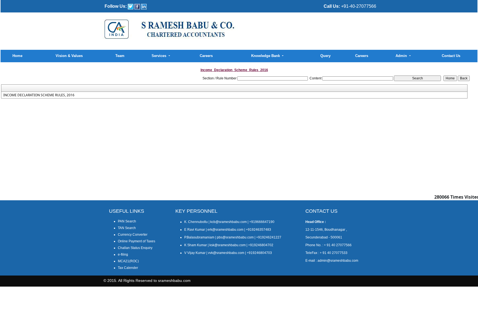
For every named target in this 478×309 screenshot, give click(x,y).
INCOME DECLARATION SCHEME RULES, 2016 (38, 95)
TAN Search (127, 228)
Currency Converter (132, 235)
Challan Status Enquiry (135, 248)
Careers (206, 56)
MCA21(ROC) (128, 261)
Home (17, 56)
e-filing (123, 254)
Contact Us (451, 56)
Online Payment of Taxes (136, 241)
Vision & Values (69, 56)
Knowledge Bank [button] (266, 56)
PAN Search (127, 221)
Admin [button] (402, 56)
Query (325, 56)
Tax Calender (128, 268)
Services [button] (159, 56)
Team (119, 56)
